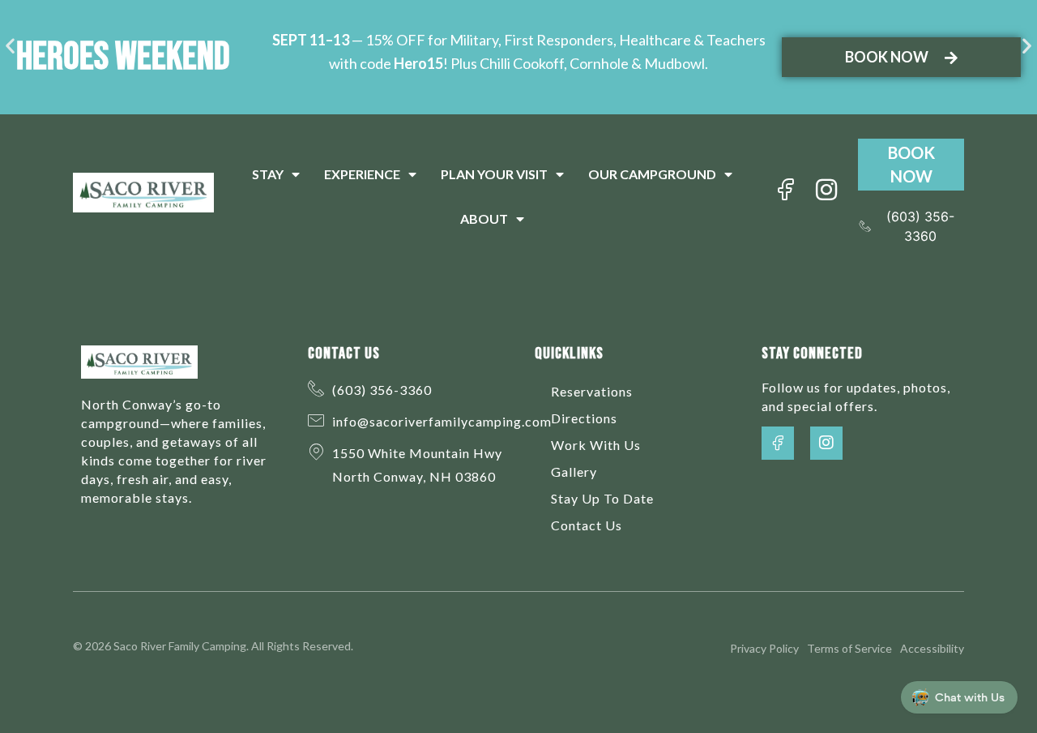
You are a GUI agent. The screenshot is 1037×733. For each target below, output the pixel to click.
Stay (268, 174)
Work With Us (596, 444)
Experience (362, 174)
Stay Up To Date (602, 498)
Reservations (592, 391)
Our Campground (652, 174)
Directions (584, 418)
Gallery (574, 471)
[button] (10, 45)
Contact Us (586, 525)
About (484, 218)
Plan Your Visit (494, 174)
